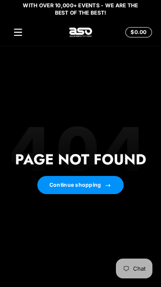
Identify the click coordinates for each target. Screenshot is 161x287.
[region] (80, 9)
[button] (137, 32)
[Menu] (18, 32)
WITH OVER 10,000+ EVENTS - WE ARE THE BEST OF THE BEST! (80, 9)
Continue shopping (75, 185)
